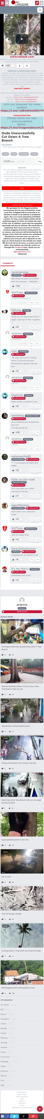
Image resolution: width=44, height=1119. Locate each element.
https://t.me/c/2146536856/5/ (26, 99)
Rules (22, 1099)
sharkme (17, 395)
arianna (17, 333)
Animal (4, 1047)
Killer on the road (23, 479)
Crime (3, 1024)
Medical (4, 1038)
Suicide (4, 1043)
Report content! (22, 1094)
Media (5, 622)
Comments (8, 263)
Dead (3, 1052)
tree (14, 154)
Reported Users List (22, 252)
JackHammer (20, 272)
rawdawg (17, 415)
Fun (2, 1081)
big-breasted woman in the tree (15, 840)
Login (37, 3)
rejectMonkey (20, 505)
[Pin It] (33, 1116)
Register (42, 3)
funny (34, 154)
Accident (5, 1005)
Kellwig (16, 310)
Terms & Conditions (22, 1096)
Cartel (3, 1033)
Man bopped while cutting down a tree (18, 988)
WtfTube (17, 292)
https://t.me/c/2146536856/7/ (26, 101)
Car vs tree (6, 877)
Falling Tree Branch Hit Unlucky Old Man (19, 763)
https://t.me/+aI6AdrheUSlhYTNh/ (26, 97)
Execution (5, 1057)
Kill (2, 1010)
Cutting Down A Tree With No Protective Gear (21, 951)
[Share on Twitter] (14, 1116)
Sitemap (22, 1105)
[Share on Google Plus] (23, 1116)
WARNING (22, 1103)
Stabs (3, 1066)
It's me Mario (19, 569)
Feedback (19, 247)
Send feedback (22, 1092)
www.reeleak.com (22, 56)
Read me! (22, 1101)
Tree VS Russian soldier (11, 914)
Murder (4, 1028)
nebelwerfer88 (21, 456)
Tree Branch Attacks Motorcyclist (16, 726)
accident (23, 154)
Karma (4, 1076)
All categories (7, 1000)
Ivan (14, 351)
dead (5, 154)
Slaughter (5, 1019)
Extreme (4, 1071)
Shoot (3, 1014)
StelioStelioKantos (23, 548)
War (2, 1085)
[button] (22, 39)
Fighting (4, 1062)
